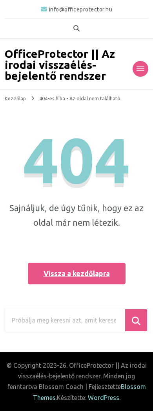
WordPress (103, 397)
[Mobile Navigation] (140, 69)
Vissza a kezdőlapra (77, 273)
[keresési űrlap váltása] (76, 28)
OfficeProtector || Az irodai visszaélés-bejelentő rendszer (60, 65)
